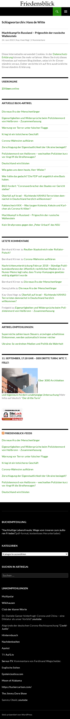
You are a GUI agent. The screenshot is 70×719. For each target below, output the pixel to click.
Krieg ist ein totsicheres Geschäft (20, 134)
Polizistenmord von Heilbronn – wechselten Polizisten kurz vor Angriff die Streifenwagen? (34, 155)
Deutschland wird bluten (15, 163)
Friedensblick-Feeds (18, 433)
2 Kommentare (38, 40)
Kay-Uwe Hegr (23, 40)
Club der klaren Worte (14, 609)
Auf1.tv (10, 654)
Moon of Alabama (12, 680)
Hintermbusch (10, 635)
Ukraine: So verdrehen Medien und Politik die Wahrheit (32, 343)
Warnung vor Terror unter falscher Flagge (25, 127)
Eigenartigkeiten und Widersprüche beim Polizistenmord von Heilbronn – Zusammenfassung (33, 119)
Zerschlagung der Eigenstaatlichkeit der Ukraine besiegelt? (34, 147)
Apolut (6, 648)
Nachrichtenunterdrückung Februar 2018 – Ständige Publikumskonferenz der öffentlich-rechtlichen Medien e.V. (35, 267)
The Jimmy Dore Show (14, 693)
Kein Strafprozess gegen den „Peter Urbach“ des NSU (31, 224)
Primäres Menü (65, 11)
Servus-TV (7, 661)
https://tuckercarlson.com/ (17, 686)
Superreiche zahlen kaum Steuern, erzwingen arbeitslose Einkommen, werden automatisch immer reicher (33, 335)
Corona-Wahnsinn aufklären (17, 140)
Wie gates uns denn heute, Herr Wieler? (24, 169)
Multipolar (8, 596)
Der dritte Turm (31, 397)
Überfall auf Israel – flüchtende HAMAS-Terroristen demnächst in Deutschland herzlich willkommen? (33, 197)
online (10, 88)
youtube (36, 619)
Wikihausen (8, 602)
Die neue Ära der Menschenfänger (21, 111)
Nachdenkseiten (11, 641)
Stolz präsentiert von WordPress (17, 714)
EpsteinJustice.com (12, 674)
